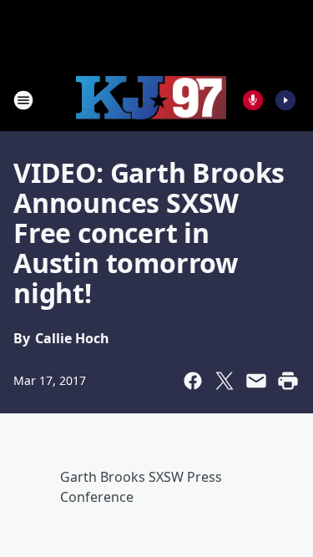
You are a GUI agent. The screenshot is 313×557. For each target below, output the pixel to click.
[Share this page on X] (224, 380)
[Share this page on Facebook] (192, 380)
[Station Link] (151, 100)
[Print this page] (288, 380)
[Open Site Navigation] (23, 100)
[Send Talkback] (253, 100)
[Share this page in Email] (256, 380)
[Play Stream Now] (285, 100)
